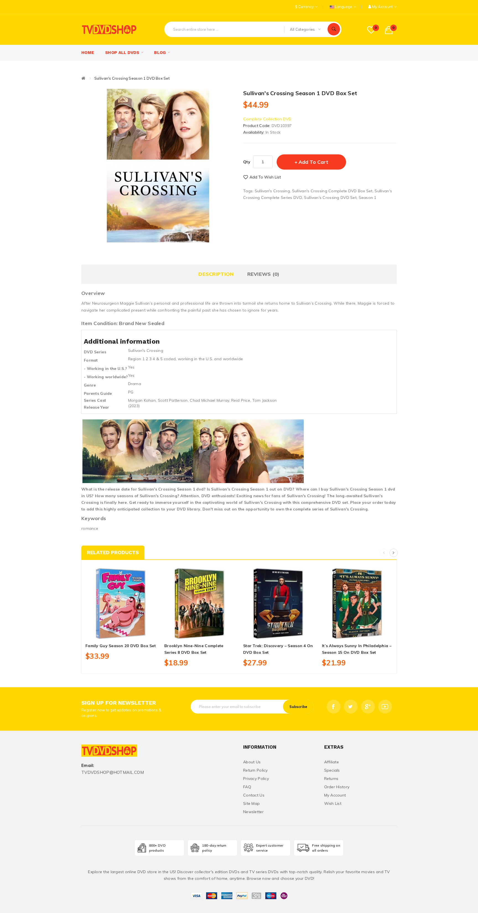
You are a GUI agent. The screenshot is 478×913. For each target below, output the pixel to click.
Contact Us (253, 795)
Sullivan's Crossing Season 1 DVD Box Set (132, 78)
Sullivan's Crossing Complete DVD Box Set (332, 190)
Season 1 (367, 197)
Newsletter (253, 811)
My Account (335, 795)
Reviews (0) (263, 274)
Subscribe (298, 706)
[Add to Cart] (108, 632)
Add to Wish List (265, 177)
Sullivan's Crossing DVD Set (330, 197)
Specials (332, 770)
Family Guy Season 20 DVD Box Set (120, 645)
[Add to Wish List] (120, 632)
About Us (252, 761)
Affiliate (331, 761)
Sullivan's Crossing (272, 190)
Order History (337, 786)
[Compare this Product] (133, 632)
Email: (87, 765)
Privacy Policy (256, 778)
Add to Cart (313, 162)
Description (215, 274)
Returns (331, 778)
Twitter (351, 707)
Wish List (333, 803)
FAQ (247, 786)
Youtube (385, 707)
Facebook (334, 707)
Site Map (251, 803)
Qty (246, 161)
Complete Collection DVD (267, 118)
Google (368, 707)
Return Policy (255, 770)
